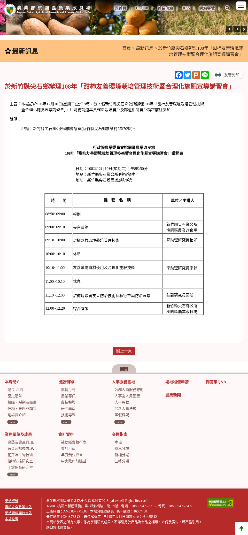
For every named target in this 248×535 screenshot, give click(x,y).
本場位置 (11, 519)
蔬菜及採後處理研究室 (26, 449)
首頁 (126, 48)
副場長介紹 (17, 415)
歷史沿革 (15, 396)
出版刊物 (66, 382)
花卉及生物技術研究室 (26, 455)
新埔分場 (122, 455)
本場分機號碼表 (102, 511)
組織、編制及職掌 (22, 402)
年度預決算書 (72, 455)
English (142, 8)
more (13, 421)
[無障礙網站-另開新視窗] (220, 503)
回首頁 (120, 8)
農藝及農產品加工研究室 (27, 442)
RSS (186, 8)
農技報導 (68, 402)
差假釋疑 (122, 415)
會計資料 (66, 434)
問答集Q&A (216, 382)
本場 (118, 442)
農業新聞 (173, 395)
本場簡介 (12, 382)
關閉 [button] (124, 369)
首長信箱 (165, 8)
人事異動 (122, 402)
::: (109, 6)
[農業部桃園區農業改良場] (48, 11)
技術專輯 (68, 415)
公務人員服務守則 (129, 390)
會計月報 (68, 449)
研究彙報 (68, 409)
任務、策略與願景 (22, 409)
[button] (227, 11)
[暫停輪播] (236, 29)
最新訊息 (144, 48)
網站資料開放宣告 (18, 513)
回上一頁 (124, 351)
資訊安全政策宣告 (18, 507)
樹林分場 (122, 449)
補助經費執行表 (73, 442)
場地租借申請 (177, 382)
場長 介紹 (15, 390)
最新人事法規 (125, 409)
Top (241, 528)
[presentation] (229, 29)
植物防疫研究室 (20, 461)
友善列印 (232, 75)
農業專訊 (68, 396)
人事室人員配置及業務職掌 (136, 396)
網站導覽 (207, 8)
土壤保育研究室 (20, 467)
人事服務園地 (123, 382)
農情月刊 (68, 390)
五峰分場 (122, 461)
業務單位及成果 (18, 434)
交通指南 (119, 434)
